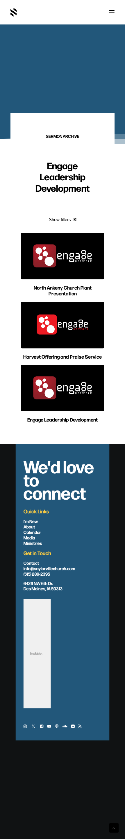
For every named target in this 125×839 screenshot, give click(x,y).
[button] (111, 12)
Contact (31, 562)
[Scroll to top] (114, 827)
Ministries (33, 543)
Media (29, 537)
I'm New (31, 521)
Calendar (32, 532)
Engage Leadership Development (62, 419)
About (29, 526)
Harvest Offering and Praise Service (62, 356)
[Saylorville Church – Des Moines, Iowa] (13, 12)
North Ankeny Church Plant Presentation (63, 290)
